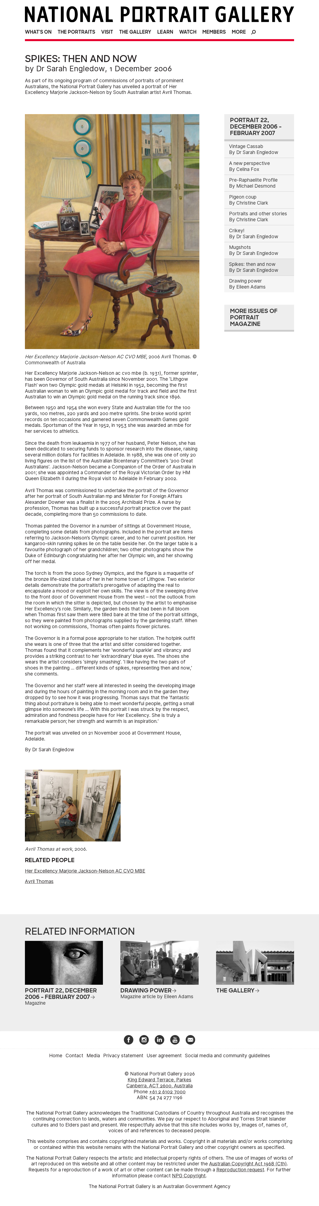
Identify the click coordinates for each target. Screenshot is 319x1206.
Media (93, 1055)
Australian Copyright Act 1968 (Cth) (248, 1164)
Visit (107, 32)
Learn (165, 32)
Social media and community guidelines (227, 1055)
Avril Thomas (39, 881)
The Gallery (135, 32)
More (239, 32)
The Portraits (76, 32)
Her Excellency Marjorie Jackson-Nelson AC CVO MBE (85, 871)
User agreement (164, 1055)
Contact (74, 1055)
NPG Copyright (189, 1176)
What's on (38, 32)
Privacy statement (123, 1055)
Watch (187, 32)
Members (214, 32)
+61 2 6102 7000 (167, 1092)
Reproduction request (240, 1170)
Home (55, 1055)
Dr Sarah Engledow (70, 68)
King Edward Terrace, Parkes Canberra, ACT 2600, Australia (159, 1083)
